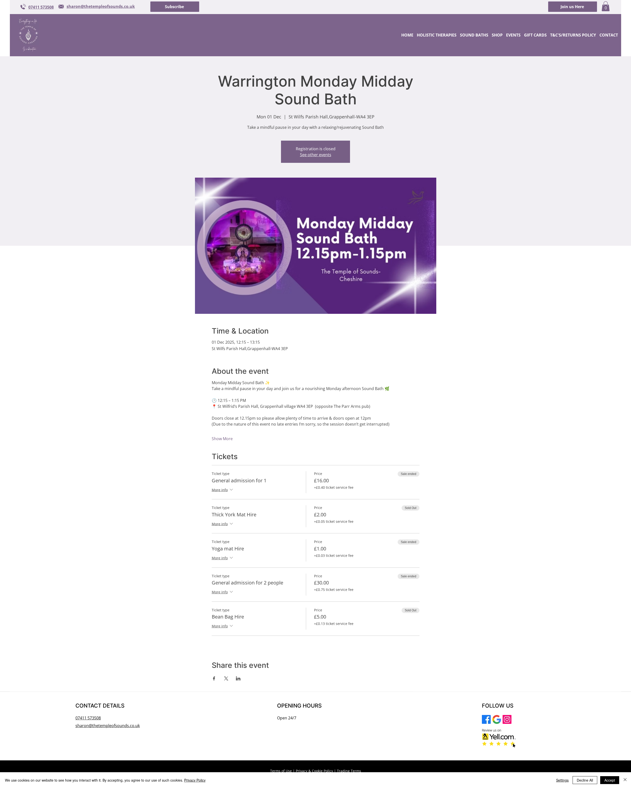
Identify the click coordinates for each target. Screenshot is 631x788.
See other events (315, 154)
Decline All (585, 780)
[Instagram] (507, 719)
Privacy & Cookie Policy (314, 771)
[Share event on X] (226, 678)
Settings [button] (562, 780)
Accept (609, 780)
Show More (222, 438)
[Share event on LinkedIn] (238, 678)
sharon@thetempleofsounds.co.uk (107, 725)
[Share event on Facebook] (214, 678)
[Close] (625, 780)
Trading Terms (349, 771)
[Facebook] (486, 719)
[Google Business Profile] (496, 719)
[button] (174, 6)
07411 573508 (88, 718)
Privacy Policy (195, 780)
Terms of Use (281, 771)
